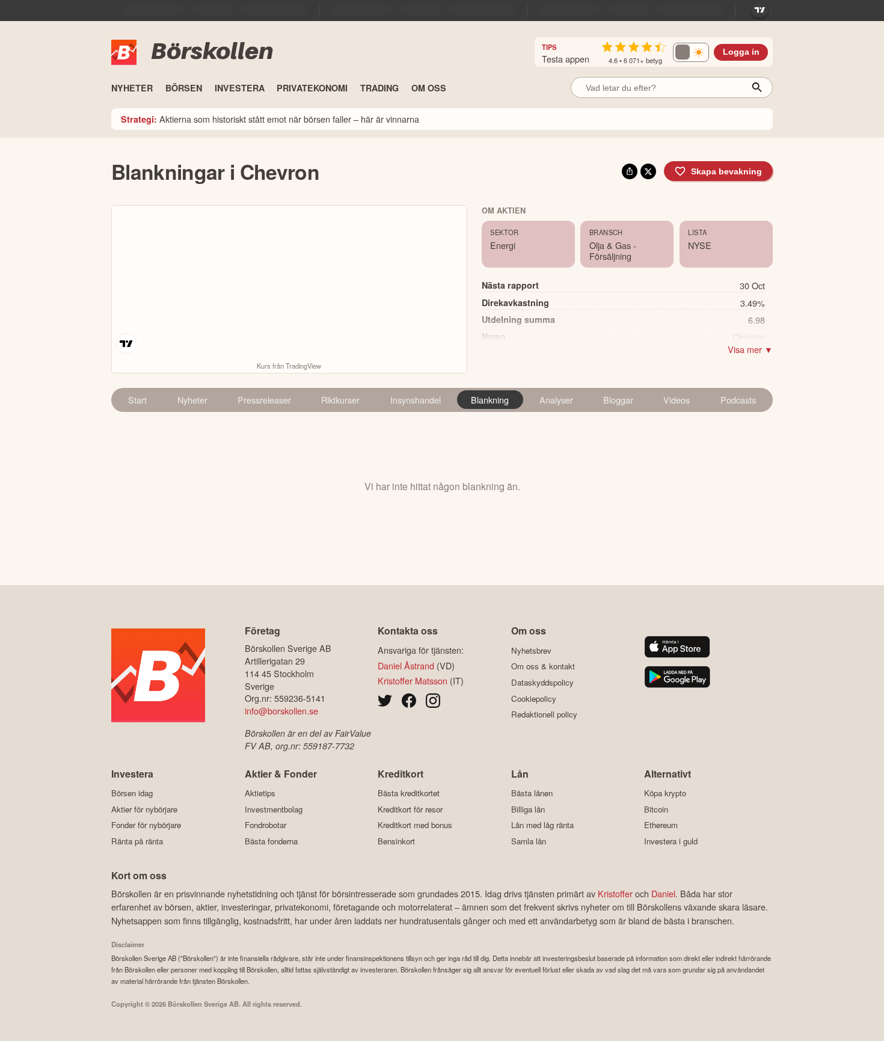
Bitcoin (656, 809)
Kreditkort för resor (410, 809)
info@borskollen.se (281, 710)
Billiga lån (528, 809)
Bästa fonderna (271, 841)
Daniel (663, 893)
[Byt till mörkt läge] (691, 52)
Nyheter (192, 399)
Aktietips (260, 793)
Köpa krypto (665, 793)
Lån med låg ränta (542, 825)
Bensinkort (396, 841)
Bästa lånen (532, 793)
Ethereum (661, 825)
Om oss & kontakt (543, 666)
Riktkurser (340, 399)
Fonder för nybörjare (146, 825)
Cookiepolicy (533, 698)
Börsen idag (132, 793)
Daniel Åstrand (406, 665)
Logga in (741, 52)
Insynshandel (415, 399)
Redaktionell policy (544, 714)
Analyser (556, 399)
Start (137, 399)
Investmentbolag (273, 809)
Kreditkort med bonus (415, 825)
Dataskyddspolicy (542, 682)
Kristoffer (615, 893)
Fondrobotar (265, 825)
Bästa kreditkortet (409, 793)
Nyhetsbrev (531, 650)
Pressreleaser (264, 399)
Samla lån (528, 841)
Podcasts (738, 399)
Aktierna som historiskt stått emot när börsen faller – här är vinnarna (270, 118)
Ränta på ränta (137, 841)
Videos (676, 399)
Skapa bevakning (726, 171)
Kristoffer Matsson (412, 680)
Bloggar (618, 399)
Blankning (490, 399)
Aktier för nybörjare (144, 809)
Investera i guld (671, 841)
